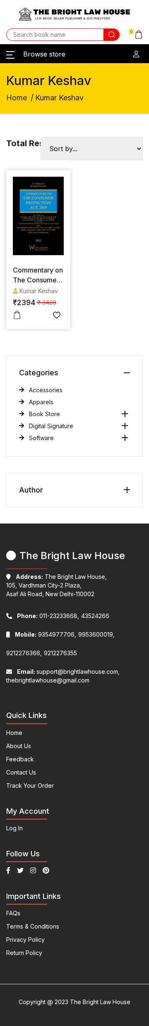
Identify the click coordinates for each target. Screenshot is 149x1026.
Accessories (45, 389)
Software (41, 437)
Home (16, 97)
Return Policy (24, 952)
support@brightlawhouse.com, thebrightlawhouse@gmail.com (63, 676)
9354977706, (45, 634)
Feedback (20, 759)
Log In (14, 828)
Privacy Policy (25, 939)
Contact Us (21, 772)
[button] (135, 34)
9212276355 (60, 652)
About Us (18, 745)
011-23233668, (48, 615)
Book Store (44, 413)
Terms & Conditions (32, 926)
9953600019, (96, 634)
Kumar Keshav (38, 290)
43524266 (95, 615)
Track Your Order (30, 785)
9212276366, (24, 652)
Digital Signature (51, 425)
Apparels (41, 401)
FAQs (13, 913)
